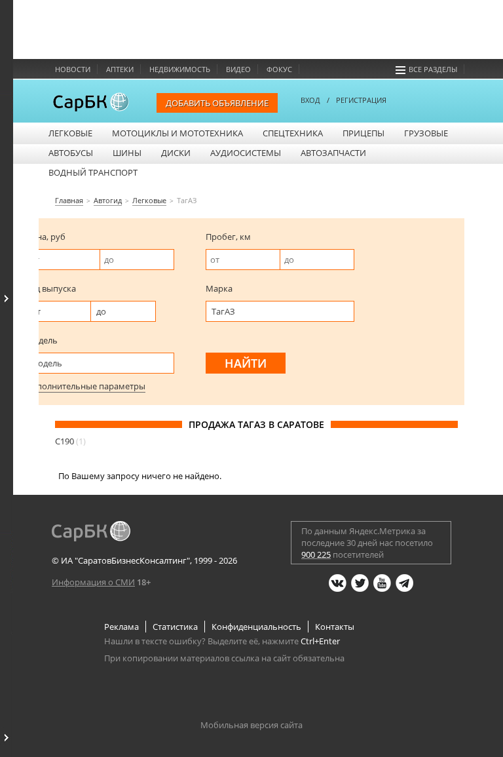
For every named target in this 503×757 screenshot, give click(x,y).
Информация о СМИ (93, 582)
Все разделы (433, 69)
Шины (127, 153)
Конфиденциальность (256, 626)
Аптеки (120, 69)
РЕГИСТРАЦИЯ (361, 100)
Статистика (175, 626)
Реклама (121, 626)
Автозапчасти (333, 153)
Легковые (70, 133)
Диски (176, 153)
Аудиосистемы (245, 153)
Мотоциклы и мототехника (177, 133)
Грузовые (426, 133)
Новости (72, 69)
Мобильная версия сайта (251, 725)
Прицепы (363, 133)
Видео (238, 69)
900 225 (316, 554)
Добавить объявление (217, 103)
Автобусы (70, 153)
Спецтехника (293, 133)
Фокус (279, 69)
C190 (70, 441)
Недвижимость (179, 69)
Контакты (334, 626)
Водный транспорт (93, 172)
